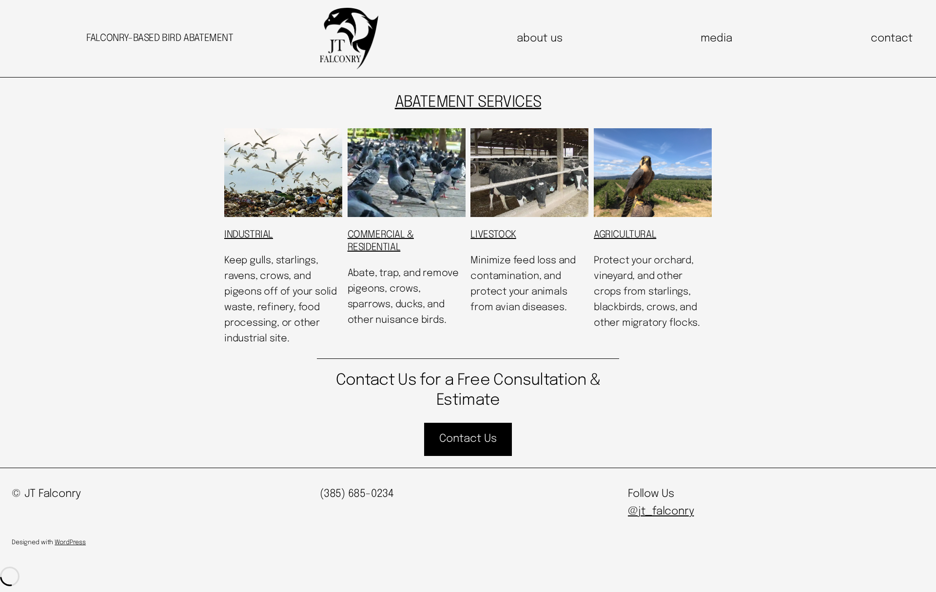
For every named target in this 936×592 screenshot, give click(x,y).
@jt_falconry (661, 511)
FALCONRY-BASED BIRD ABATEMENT (159, 38)
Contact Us (468, 439)
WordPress (70, 542)
